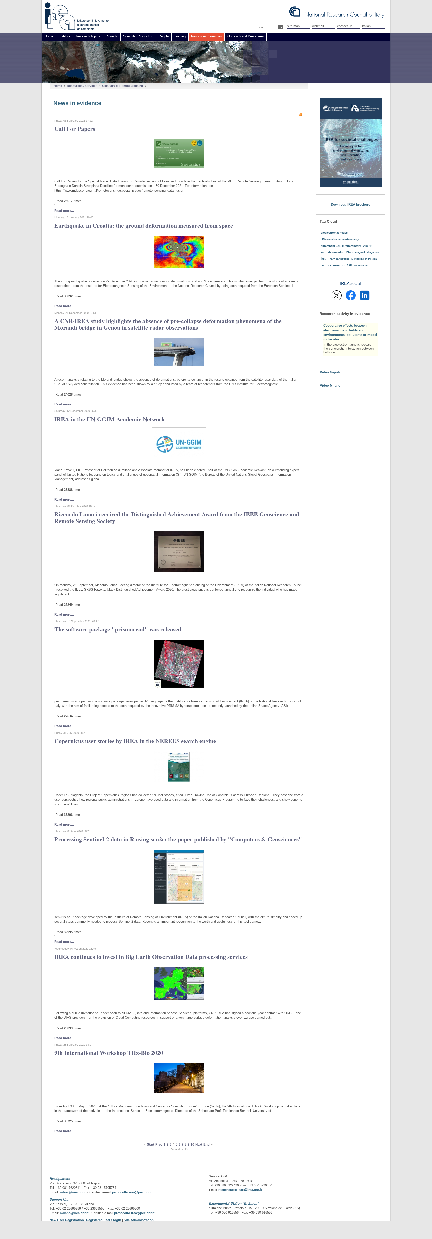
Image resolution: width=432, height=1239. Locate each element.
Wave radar (361, 265)
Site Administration (139, 1220)
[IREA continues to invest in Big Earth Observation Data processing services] (179, 1001)
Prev (159, 1144)
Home (58, 85)
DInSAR (367, 245)
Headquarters (60, 1179)
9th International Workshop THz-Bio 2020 (108, 1052)
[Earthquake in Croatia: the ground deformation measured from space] (179, 269)
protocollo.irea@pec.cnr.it (132, 1192)
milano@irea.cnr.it (74, 1213)
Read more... (64, 211)
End (207, 1144)
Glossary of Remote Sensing (122, 85)
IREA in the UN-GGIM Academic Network (109, 419)
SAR (349, 265)
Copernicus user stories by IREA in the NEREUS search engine (135, 740)
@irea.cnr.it (253, 1190)
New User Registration (67, 1220)
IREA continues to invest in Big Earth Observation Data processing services (151, 956)
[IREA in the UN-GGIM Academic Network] (179, 458)
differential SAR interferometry (341, 245)
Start (150, 1144)
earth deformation (332, 252)
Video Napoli (330, 372)
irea (324, 259)
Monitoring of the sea (364, 258)
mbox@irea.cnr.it (73, 1192)
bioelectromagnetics (334, 232)
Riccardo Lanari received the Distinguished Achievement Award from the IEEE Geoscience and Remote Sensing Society (176, 517)
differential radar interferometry (340, 239)
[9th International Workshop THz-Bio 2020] (179, 1094)
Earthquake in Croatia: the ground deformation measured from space (143, 225)
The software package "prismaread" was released (118, 629)
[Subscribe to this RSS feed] (300, 114)
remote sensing (333, 265)
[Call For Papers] (179, 169)
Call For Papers (74, 128)
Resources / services (82, 85)
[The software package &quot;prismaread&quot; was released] (179, 689)
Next (199, 1144)
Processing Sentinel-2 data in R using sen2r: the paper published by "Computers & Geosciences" (178, 839)
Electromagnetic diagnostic (363, 252)
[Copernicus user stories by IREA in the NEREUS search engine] (179, 783)
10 (192, 1144)
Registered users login (104, 1220)
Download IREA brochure (350, 204)
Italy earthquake (340, 258)
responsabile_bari (231, 1190)
